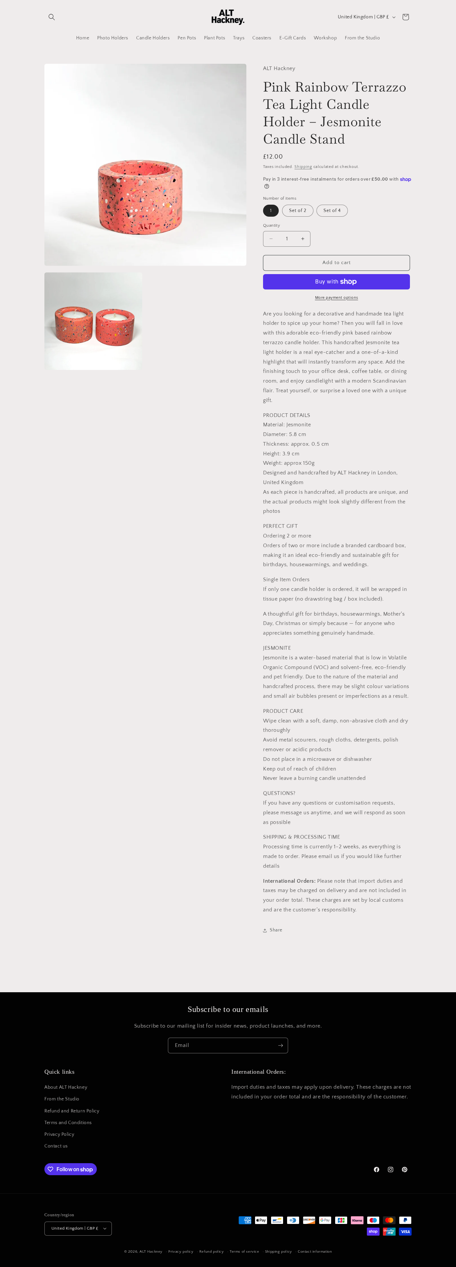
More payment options (336, 297)
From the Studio (61, 1099)
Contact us (56, 1146)
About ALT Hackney (65, 1087)
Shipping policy (278, 1251)
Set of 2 (297, 210)
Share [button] (276, 930)
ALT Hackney (151, 1251)
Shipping (303, 167)
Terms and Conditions (68, 1122)
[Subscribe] (280, 1045)
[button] (51, 17)
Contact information (315, 1251)
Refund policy (211, 1251)
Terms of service (244, 1251)
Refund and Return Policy (71, 1111)
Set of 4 (332, 210)
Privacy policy (180, 1251)
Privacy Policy (59, 1134)
